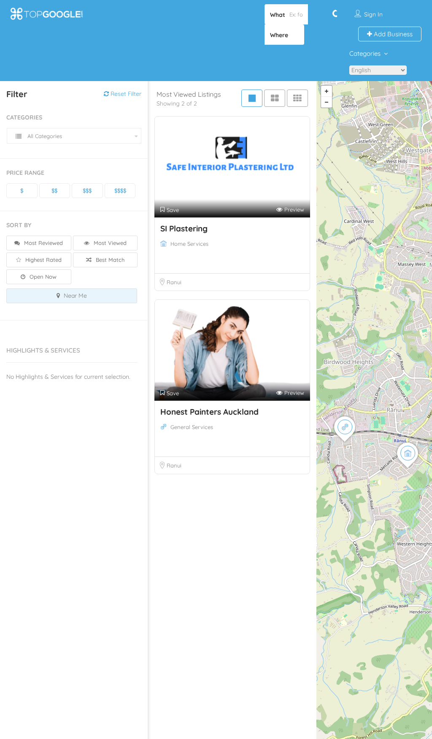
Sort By (18, 225)
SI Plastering (184, 228)
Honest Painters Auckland (209, 412)
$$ (54, 190)
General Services (191, 427)
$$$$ (120, 190)
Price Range (25, 173)
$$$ (87, 190)
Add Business (392, 34)
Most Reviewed (42, 242)
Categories (365, 53)
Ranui (174, 282)
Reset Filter (125, 94)
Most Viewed (109, 242)
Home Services (189, 243)
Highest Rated (43, 259)
